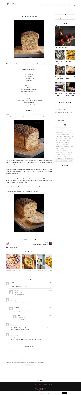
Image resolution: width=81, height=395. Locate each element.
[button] (7, 264)
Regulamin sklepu (40, 390)
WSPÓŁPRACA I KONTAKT (61, 5)
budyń (69, 128)
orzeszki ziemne (66, 146)
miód (57, 140)
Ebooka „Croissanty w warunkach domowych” (45, 271)
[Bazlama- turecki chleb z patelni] (70, 70)
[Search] (74, 5)
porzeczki (57, 148)
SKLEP (69, 5)
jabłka (68, 134)
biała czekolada (63, 128)
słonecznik (58, 154)
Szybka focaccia (69, 61)
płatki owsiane (58, 150)
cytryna (62, 130)
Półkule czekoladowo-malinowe (61, 47)
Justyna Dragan (26, 18)
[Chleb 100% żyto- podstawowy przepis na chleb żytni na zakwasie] (60, 70)
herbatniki (63, 134)
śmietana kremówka (63, 160)
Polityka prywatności (40, 389)
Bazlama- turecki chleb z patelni (70, 77)
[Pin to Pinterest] (34, 239)
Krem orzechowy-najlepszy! (58, 62)
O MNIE (47, 5)
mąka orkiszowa (9, 234)
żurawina (70, 160)
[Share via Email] (35, 239)
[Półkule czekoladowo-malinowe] (65, 36)
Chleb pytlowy (61, 117)
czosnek (66, 132)
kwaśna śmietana (67, 136)
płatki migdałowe (64, 148)
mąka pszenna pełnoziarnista (65, 140)
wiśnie (65, 156)
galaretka (57, 134)
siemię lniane (70, 152)
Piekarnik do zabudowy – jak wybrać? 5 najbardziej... (29, 271)
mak (72, 136)
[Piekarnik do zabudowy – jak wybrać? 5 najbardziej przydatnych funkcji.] (29, 261)
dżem (70, 132)
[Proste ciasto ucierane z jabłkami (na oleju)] (70, 87)
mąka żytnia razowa (65, 142)
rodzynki (64, 150)
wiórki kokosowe (59, 156)
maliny (57, 138)
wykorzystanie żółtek (69, 158)
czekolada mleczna (59, 132)
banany (57, 128)
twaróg (68, 154)
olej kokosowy (58, 144)
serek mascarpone (59, 152)
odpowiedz (50, 282)
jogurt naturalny (59, 136)
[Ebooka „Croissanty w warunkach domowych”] (44, 261)
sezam (65, 152)
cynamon (57, 130)
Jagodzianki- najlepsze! (63, 106)
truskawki (63, 154)
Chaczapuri (13, 270)
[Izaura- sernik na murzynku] (60, 87)
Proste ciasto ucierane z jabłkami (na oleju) (70, 94)
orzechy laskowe (66, 144)
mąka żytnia (58, 142)
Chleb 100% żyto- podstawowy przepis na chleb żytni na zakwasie (59, 78)
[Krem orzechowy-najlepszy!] (60, 55)
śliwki (57, 160)
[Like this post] (30, 239)
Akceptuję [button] (64, 393)
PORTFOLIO (53, 5)
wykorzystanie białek (59, 158)
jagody (73, 134)
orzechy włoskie (59, 146)
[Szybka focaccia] (70, 55)
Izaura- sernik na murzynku (58, 94)
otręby (15, 234)
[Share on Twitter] (33, 239)
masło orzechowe (63, 138)
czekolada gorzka (69, 130)
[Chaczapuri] (13, 261)
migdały (70, 138)
